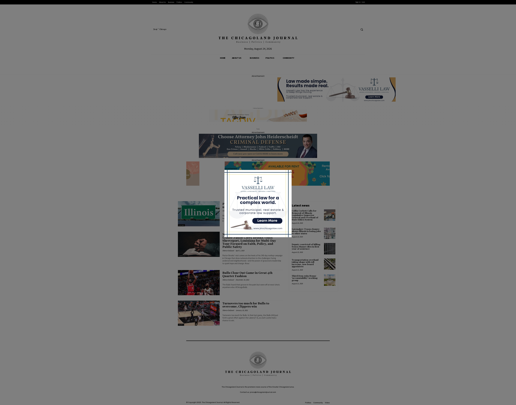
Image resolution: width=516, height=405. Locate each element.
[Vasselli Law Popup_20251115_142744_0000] (258, 236)
